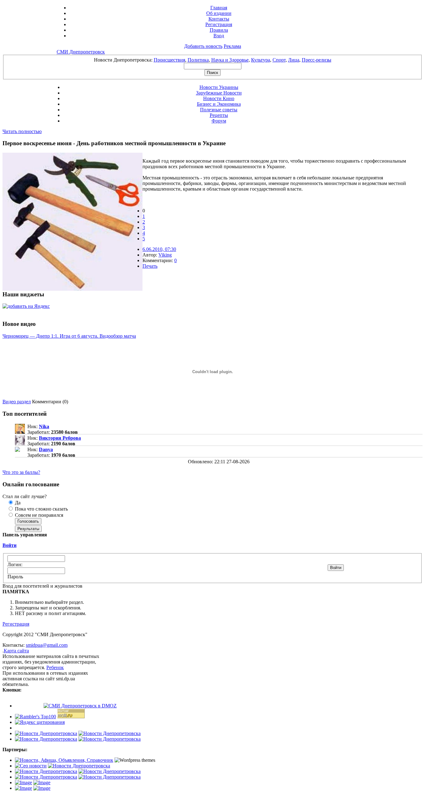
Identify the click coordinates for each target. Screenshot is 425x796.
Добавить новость (203, 46)
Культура (260, 59)
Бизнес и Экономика (219, 104)
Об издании (218, 13)
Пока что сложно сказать (41, 508)
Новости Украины (218, 87)
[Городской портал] (64, 760)
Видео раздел (16, 401)
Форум (219, 120)
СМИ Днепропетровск (81, 51)
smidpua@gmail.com (47, 645)
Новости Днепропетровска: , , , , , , (212, 59)
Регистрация (218, 24)
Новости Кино (218, 98)
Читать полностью (22, 131)
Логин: (14, 564)
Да (17, 502)
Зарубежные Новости (219, 92)
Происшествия (169, 59)
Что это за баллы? (21, 472)
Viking (165, 254)
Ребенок (55, 667)
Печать (149, 266)
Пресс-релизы (316, 59)
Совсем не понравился (38, 515)
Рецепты (219, 115)
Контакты (218, 18)
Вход (218, 35)
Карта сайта (16, 650)
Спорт (279, 59)
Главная (218, 7)
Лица (293, 59)
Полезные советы (218, 109)
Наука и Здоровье (230, 59)
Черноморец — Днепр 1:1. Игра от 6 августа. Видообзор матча (69, 336)
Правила (219, 30)
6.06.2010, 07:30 (159, 249)
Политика (198, 59)
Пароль (15, 576)
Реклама (232, 46)
